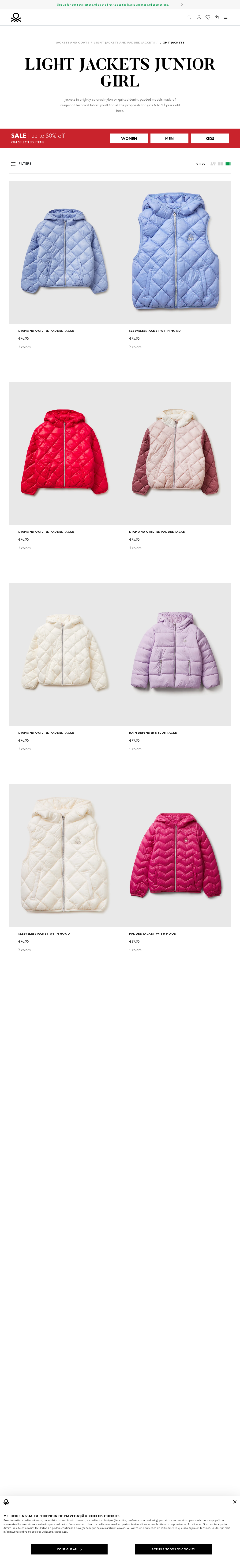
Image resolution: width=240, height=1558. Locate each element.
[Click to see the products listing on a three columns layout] (228, 163)
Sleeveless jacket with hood (155, 330)
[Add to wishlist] (17, 187)
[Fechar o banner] (234, 1501)
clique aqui (60, 1531)
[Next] (182, 4)
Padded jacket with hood (152, 933)
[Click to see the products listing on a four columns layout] (220, 163)
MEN (169, 138)
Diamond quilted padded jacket (47, 330)
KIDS (210, 138)
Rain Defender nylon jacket (154, 732)
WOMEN (129, 138)
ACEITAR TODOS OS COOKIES (173, 1549)
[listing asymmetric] (213, 163)
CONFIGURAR (67, 1549)
